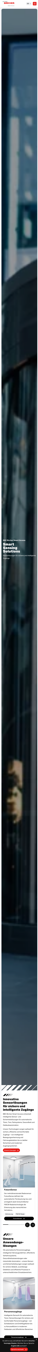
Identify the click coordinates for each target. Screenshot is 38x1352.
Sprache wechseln (17, 1349)
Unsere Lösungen (10, 1150)
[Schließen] (36, 1339)
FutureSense (17, 1218)
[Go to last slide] (27, 1225)
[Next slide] (32, 1225)
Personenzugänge (17, 1337)
